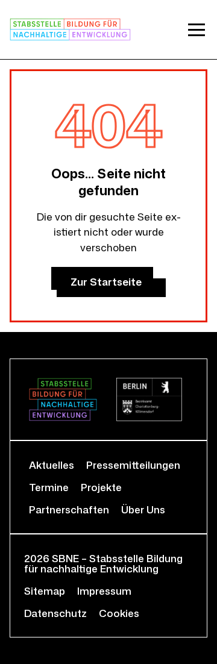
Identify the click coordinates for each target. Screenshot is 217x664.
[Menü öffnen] (196, 29)
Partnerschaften (69, 509)
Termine (49, 487)
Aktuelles (51, 465)
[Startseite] (70, 29)
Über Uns (143, 509)
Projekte (101, 487)
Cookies (119, 613)
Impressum (104, 591)
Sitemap (44, 591)
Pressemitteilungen (133, 465)
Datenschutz (55, 613)
